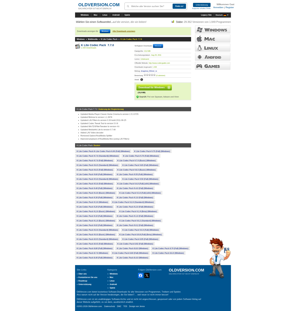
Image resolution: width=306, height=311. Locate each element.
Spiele (127, 15)
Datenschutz (109, 306)
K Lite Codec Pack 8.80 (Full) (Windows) (95, 248)
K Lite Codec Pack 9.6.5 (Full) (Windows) (95, 170)
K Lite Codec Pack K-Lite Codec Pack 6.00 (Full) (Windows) (103, 151)
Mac (96, 15)
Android (116, 15)
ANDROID (212, 57)
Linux (104, 15)
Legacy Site (206, 15)
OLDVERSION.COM (99, 4)
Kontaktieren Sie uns (87, 277)
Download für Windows (151, 87)
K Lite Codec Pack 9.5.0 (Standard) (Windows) (97, 179)
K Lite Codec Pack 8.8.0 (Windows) (132, 248)
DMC (119, 306)
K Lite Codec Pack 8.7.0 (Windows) (92, 253)
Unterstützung (202, 5)
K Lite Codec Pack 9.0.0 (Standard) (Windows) (97, 230)
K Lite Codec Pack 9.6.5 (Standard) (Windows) (97, 165)
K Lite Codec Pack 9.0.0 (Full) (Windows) (140, 230)
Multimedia (93, 39)
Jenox (142, 306)
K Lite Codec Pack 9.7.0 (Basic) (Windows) (136, 160)
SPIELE (212, 66)
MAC (212, 38)
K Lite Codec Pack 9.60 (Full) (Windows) (95, 174)
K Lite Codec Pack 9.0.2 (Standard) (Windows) (140, 221)
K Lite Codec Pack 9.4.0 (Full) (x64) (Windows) (138, 184)
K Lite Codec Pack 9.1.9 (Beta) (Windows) (138, 211)
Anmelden (218, 7)
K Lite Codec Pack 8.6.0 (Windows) (168, 253)
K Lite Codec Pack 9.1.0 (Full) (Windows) (135, 216)
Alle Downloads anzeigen (124, 31)
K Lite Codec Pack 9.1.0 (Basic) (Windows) (96, 221)
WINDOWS (212, 29)
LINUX (212, 48)
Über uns (82, 274)
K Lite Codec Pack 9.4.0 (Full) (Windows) (135, 188)
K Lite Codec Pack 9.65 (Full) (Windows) (140, 165)
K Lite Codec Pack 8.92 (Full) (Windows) (135, 244)
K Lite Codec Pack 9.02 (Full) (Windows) (95, 225)
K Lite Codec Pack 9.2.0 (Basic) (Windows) (96, 211)
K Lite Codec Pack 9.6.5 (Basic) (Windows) (136, 170)
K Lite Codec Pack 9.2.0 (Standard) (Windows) (133, 202)
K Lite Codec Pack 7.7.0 (97, 45)
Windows (85, 15)
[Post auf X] (141, 79)
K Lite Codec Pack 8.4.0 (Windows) (132, 258)
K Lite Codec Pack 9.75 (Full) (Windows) (152, 151)
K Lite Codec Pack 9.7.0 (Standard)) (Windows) (98, 156)
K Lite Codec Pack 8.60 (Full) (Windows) (130, 253)
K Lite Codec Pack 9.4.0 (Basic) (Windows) (96, 193)
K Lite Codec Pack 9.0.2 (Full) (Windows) (135, 225)
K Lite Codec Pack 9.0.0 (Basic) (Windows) (96, 234)
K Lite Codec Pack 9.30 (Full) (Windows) (95, 197)
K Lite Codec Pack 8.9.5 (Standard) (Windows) (97, 239)
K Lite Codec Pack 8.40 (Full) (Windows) (95, 258)
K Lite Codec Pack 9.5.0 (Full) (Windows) (95, 184)
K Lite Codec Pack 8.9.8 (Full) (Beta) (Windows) (140, 234)
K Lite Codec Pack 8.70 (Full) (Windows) (170, 248)
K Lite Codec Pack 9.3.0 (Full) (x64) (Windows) (140, 193)
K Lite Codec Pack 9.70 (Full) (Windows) (141, 156)
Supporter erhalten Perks (201, 8)
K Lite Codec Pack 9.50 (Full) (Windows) (140, 179)
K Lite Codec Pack (109, 39)
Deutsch (219, 15)
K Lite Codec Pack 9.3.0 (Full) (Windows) (135, 197)
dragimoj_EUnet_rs (149, 71)
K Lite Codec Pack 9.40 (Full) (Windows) (95, 188)
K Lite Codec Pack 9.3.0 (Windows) (92, 202)
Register (230, 7)
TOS (125, 306)
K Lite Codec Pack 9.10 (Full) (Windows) (95, 216)
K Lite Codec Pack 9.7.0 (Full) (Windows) (95, 160)
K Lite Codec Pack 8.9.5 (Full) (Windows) (95, 244)
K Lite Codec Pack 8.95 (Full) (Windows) (140, 239)
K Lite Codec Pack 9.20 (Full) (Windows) (95, 207)
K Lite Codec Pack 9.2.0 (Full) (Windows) (135, 207)
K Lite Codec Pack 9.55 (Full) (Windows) (135, 174)
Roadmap (82, 281)
